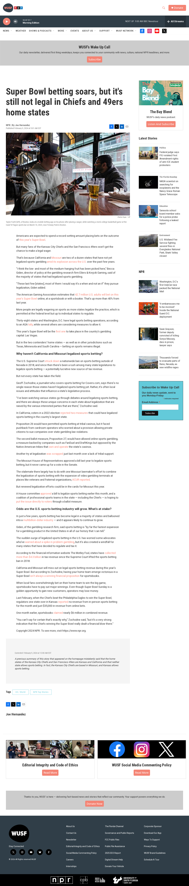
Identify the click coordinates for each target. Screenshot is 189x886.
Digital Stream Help (114, 860)
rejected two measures (74, 412)
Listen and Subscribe (161, 124)
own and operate (58, 446)
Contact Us (71, 833)
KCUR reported (81, 479)
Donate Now (94, 803)
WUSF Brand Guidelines (155, 853)
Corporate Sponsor (153, 826)
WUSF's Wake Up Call (94, 47)
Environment (164, 235)
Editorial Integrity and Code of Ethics (50, 765)
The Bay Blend (161, 112)
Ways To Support (152, 840)
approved (45, 493)
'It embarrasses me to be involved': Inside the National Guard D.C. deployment (169, 310)
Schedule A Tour (151, 860)
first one (61, 331)
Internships (71, 866)
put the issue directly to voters (34, 501)
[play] (6, 21)
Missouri (56, 257)
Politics (162, 148)
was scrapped (55, 453)
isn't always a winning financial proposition (55, 575)
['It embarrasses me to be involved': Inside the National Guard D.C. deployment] (148, 308)
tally (30, 324)
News (6, 31)
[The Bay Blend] (161, 93)
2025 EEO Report (113, 853)
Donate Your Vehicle (114, 866)
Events (75, 31)
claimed (58, 612)
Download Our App (152, 833)
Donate (178, 7)
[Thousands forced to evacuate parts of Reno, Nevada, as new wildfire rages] (148, 362)
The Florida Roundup (168, 177)
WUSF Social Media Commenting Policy (142, 765)
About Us (70, 826)
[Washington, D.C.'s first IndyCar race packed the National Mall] (148, 286)
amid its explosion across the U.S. (67, 261)
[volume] (15, 21)
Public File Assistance (115, 846)
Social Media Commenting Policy (81, 853)
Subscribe (94, 59)
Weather (21, 31)
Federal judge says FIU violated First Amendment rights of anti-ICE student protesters (169, 159)
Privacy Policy (150, 846)
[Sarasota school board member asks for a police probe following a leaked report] (148, 211)
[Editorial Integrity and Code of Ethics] (50, 749)
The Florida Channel (114, 826)
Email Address (151, 402)
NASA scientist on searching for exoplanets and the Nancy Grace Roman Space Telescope (169, 188)
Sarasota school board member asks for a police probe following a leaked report (169, 217)
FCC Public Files (112, 840)
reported (63, 601)
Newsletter (71, 840)
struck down (52, 361)
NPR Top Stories (40, 692)
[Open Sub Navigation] (11, 31)
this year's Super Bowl (32, 239)
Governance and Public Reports (119, 833)
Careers (70, 860)
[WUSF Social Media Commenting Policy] (142, 749)
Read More (50, 772)
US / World (21, 692)
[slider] (20, 21)
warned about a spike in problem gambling (49, 542)
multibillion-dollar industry (38, 520)
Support (104, 31)
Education (163, 206)
